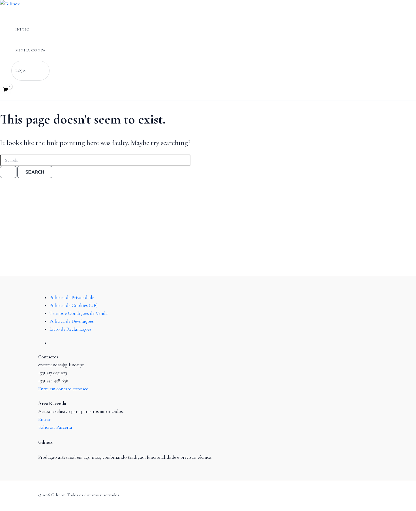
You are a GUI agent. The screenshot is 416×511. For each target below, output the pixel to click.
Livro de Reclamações (70, 329)
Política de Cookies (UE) (74, 305)
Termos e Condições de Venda (79, 313)
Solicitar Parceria (55, 427)
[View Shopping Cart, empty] (5, 90)
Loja (21, 70)
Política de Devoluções (72, 321)
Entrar (44, 419)
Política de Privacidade (72, 297)
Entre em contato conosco (63, 389)
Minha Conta (30, 50)
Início (22, 29)
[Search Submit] (8, 172)
